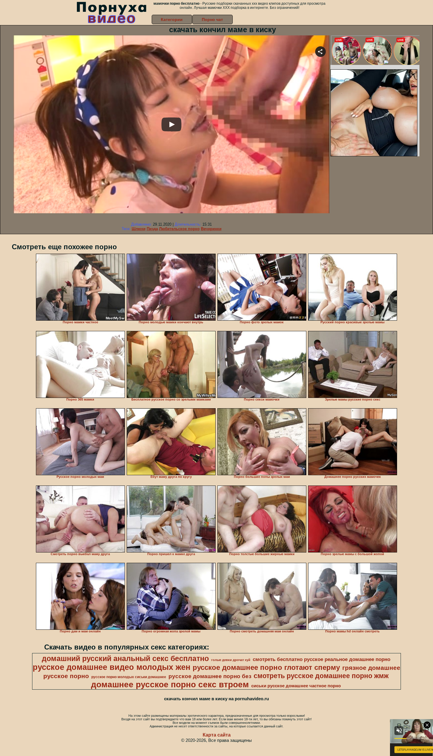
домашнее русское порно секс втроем (170, 684)
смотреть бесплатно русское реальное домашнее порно (321, 659)
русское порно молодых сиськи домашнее (128, 677)
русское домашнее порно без (209, 676)
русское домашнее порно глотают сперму (266, 667)
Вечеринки (211, 229)
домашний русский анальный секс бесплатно (125, 658)
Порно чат (212, 19)
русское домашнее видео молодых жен (111, 667)
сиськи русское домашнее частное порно (296, 685)
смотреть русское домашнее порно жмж (321, 676)
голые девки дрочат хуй (230, 660)
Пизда (152, 229)
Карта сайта (217, 734)
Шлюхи (139, 229)
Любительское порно (179, 229)
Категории (172, 19)
